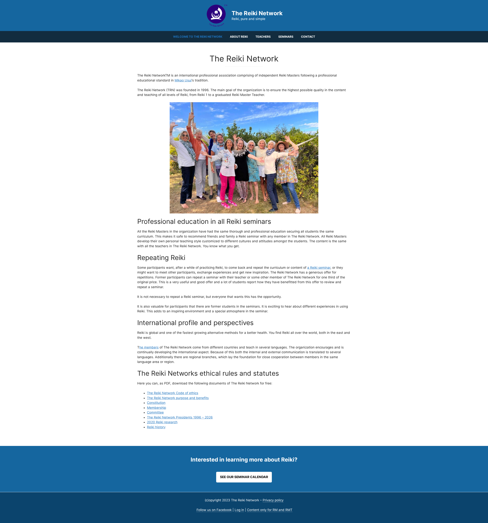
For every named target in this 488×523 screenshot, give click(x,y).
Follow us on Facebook (214, 510)
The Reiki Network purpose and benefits (178, 398)
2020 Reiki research (162, 422)
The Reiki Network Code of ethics (172, 393)
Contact (308, 36)
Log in (239, 510)
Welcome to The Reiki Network (197, 36)
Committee (155, 412)
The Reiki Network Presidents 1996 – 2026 (180, 417)
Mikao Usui (183, 80)
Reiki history (156, 427)
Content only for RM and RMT (269, 510)
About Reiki (239, 36)
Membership (156, 408)
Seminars (285, 36)
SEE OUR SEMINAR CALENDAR (244, 477)
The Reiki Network (257, 13)
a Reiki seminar (318, 267)
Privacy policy (273, 500)
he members (149, 347)
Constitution (156, 403)
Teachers (263, 36)
